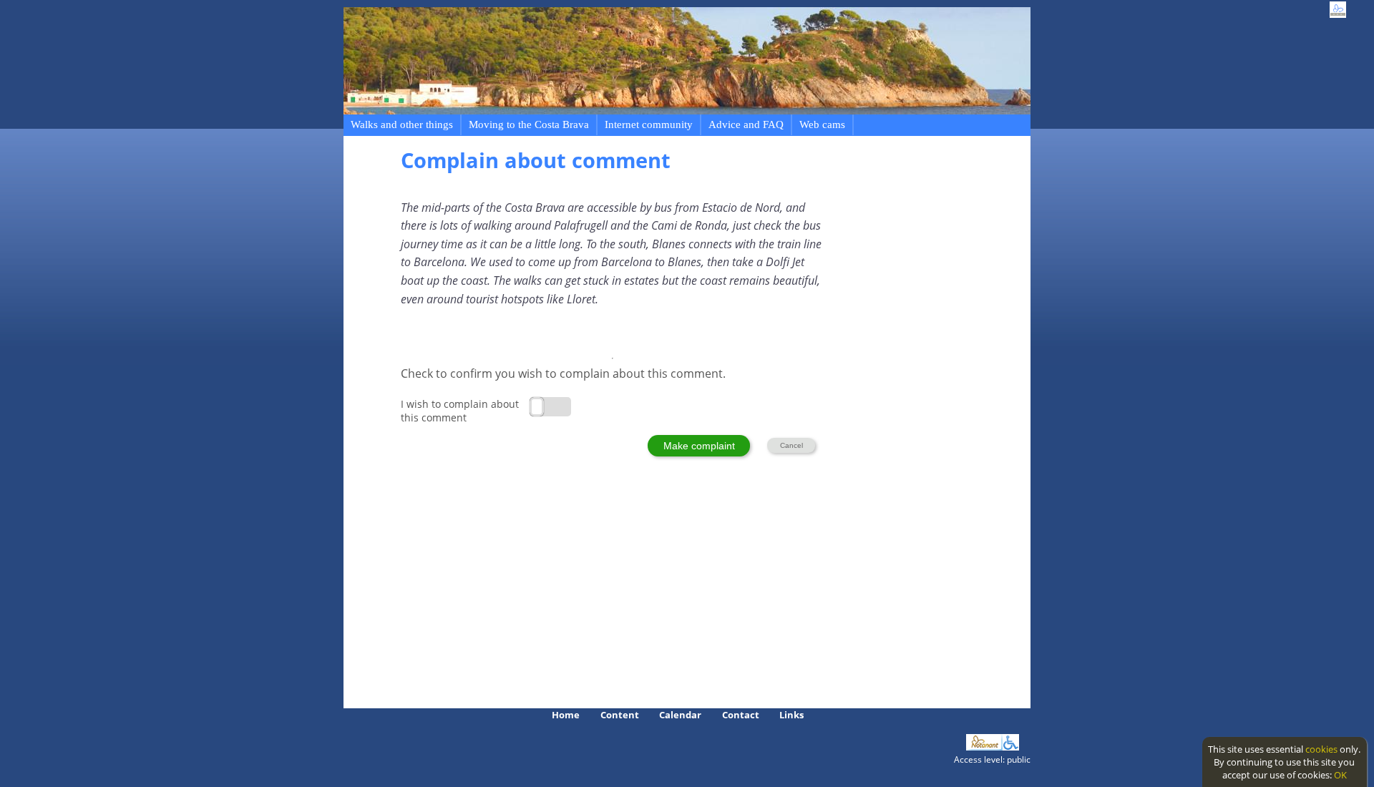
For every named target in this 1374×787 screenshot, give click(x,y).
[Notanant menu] (984, 746)
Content (619, 714)
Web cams (822, 124)
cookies (1321, 749)
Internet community (649, 124)
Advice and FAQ (746, 124)
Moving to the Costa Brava (529, 124)
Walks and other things (402, 124)
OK (1340, 774)
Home (566, 714)
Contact (740, 714)
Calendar (680, 714)
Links (791, 714)
